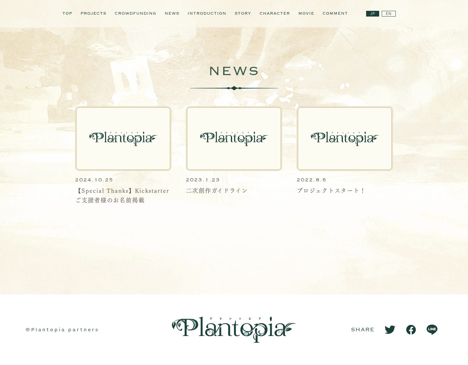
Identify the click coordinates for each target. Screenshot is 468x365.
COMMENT (335, 13)
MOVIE (306, 13)
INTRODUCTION (207, 13)
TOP (67, 13)
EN (389, 13)
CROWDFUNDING (135, 13)
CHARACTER (274, 13)
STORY (243, 13)
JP (372, 13)
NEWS (172, 13)
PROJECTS (93, 13)
